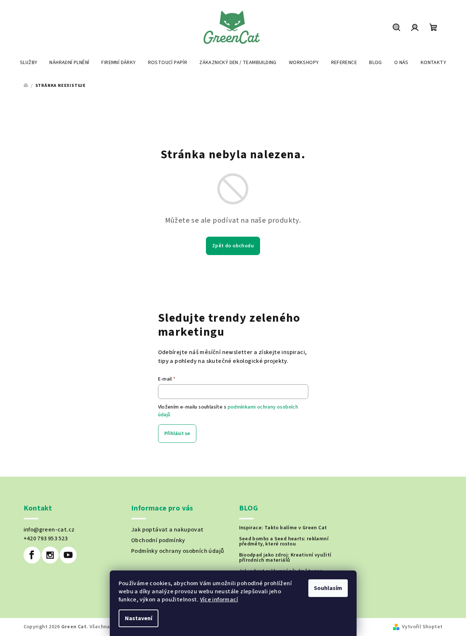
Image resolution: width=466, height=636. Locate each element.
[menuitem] (28, 62)
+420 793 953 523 (46, 538)
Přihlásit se (177, 433)
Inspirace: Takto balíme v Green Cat (283, 527)
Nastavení (138, 618)
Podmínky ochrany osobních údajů (177, 551)
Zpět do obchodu (233, 246)
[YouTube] (68, 555)
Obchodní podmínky (158, 540)
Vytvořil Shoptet (422, 626)
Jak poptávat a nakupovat (167, 530)
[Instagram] (50, 555)
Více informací (219, 600)
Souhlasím (328, 588)
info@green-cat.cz (49, 530)
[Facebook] (32, 555)
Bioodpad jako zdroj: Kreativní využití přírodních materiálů (285, 557)
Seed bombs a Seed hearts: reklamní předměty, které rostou (284, 541)
